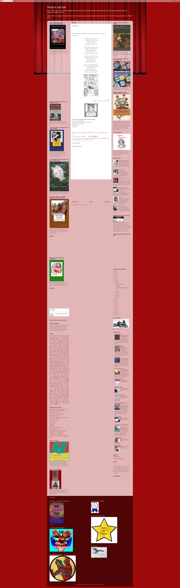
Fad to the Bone (118, 445)
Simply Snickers (118, 334)
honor (58, 365)
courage (62, 347)
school (64, 389)
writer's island (52, 404)
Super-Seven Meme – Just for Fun (124, 179)
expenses (64, 357)
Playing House (122, 170)
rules (65, 387)
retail (65, 386)
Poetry (67, 381)
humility (54, 366)
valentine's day (60, 398)
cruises (54, 349)
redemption (66, 384)
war (60, 399)
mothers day (66, 375)
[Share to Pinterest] (96, 136)
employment (66, 354)
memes (58, 373)
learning (54, 370)
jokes (68, 368)
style (64, 393)
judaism (57, 369)
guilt (68, 362)
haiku (50, 363)
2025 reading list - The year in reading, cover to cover (124, 389)
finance (63, 358)
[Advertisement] (91, 190)
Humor (95, 138)
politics (51, 382)
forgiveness (62, 359)
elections (58, 354)
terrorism (53, 395)
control (63, 346)
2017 (116, 280)
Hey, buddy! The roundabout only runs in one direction (124, 348)
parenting (56, 379)
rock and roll (54, 387)
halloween (53, 363)
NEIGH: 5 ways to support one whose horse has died (124, 440)
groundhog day (65, 362)
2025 (116, 271)
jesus (64, 368)
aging (68, 335)
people (67, 379)
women (63, 401)
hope (61, 365)
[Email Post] (89, 136)
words (60, 402)
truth (62, 397)
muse (61, 376)
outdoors (74, 139)
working (64, 402)
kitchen (59, 369)
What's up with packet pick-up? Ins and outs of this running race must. (124, 406)
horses (51, 366)
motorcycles (51, 376)
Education (52, 354)
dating (56, 349)
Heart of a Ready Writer (54, 412)
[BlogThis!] (92, 136)
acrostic (61, 335)
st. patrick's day (55, 393)
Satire (79, 139)
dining (62, 350)
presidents (55, 383)
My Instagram (52, 422)
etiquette (57, 357)
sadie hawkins (52, 389)
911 (50, 335)
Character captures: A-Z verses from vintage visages (124, 161)
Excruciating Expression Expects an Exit (122, 288)
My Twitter (52, 426)
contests (60, 346)
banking (67, 338)
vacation (55, 398)
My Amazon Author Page (55, 419)
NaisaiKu (51, 377)
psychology (52, 384)
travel (57, 397)
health (57, 364)
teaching (63, 394)
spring (51, 393)
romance (60, 387)
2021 (116, 276)
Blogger (101, 584)
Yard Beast (118, 285)
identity (64, 366)
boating (61, 339)
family (51, 358)
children (59, 342)
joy (54, 369)
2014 (116, 303)
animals (76, 138)
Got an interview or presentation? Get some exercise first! (124, 428)
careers (61, 340)
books (64, 339)
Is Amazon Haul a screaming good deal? (124, 381)
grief (62, 362)
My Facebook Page (53, 421)
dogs (79, 138)
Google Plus (83, 132)
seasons (82, 139)
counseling (58, 347)
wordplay (86, 139)
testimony (58, 395)
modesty (54, 374)
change (55, 342)
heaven (60, 364)
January (117, 296)
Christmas (57, 343)
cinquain (63, 343)
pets (77, 139)
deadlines (60, 349)
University (51, 398)
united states (66, 397)
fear (57, 358)
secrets (55, 390)
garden (91, 138)
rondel (63, 387)
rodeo (57, 387)
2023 (116, 273)
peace (64, 379)
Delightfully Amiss (118, 345)
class (68, 343)
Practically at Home (53, 429)
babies (64, 338)
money (58, 375)
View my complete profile (118, 458)
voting (54, 399)
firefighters (67, 358)
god (68, 361)
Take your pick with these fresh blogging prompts (124, 336)
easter (68, 351)
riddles (68, 386)
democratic (64, 349)
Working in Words (118, 387)
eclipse (54, 353)
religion (57, 386)
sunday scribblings (53, 394)
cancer (51, 340)
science (68, 389)
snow (57, 391)
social (59, 391)
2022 (116, 274)
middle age (66, 373)
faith (68, 357)
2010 (116, 310)
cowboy (51, 349)
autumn (57, 338)
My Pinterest (52, 424)
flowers (88, 138)
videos (68, 398)
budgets (67, 339)
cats (52, 342)
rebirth (62, 384)
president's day (61, 382)
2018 (116, 278)
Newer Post (75, 202)
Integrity (120, 197)
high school (67, 363)
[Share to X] (94, 136)
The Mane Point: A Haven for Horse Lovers (58, 434)
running (67, 387)
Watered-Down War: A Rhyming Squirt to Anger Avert (124, 189)
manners (63, 372)
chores (63, 342)
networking (64, 377)
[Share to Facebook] (95, 136)
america (54, 336)
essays (53, 357)
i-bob (94, 584)
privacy (61, 383)
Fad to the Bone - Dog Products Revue (57, 410)
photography (61, 381)
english (57, 355)
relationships (52, 386)
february (60, 358)
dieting (58, 350)
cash (50, 342)
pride (58, 383)
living (54, 372)
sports (68, 391)
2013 (116, 305)
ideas (61, 366)
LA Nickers (117, 456)
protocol (64, 383)
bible (53, 339)
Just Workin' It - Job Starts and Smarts (57, 414)
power (54, 382)
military (51, 374)
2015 (116, 301)
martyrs (51, 373)
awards (61, 338)
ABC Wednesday (54, 335)
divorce (65, 350)
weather (63, 399)
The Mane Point (118, 437)
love (57, 372)
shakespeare (59, 390)
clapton (66, 343)
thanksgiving (62, 395)
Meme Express (75, 124)
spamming (64, 391)
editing (64, 353)
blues (59, 339)
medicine (54, 373)
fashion (54, 358)
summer (67, 393)
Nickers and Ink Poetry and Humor (56, 427)
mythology (67, 376)
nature (107, 138)
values (64, 398)
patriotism (61, 379)
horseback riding (65, 365)
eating (82, 138)
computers (60, 344)
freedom (67, 359)
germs (63, 361)
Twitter (89, 132)
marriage (67, 372)
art (68, 336)
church (60, 343)
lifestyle (62, 370)
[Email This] (91, 136)
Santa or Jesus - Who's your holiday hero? (124, 397)
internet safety (60, 368)
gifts (65, 361)
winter (60, 401)
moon (61, 374)
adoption (65, 335)
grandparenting (57, 362)
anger (58, 336)
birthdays (56, 339)
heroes (63, 364)
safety (55, 389)
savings (62, 389)
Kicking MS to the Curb (54, 415)
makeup (59, 372)
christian (67, 342)
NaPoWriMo (103, 138)
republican (62, 386)
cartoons (67, 340)
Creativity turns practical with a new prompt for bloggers (124, 359)
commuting (55, 344)
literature (51, 372)
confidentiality (66, 345)
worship (67, 402)
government (52, 362)
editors (67, 353)
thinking (67, 395)
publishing (57, 384)
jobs (66, 368)
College (51, 344)
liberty (57, 370)
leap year (51, 370)
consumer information (54, 346)
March (117, 293)
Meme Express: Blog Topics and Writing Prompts (59, 417)
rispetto (51, 387)
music (64, 376)
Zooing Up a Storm (119, 284)
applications (65, 336)
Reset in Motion (122, 205)
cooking (54, 347)
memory (61, 373)
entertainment (61, 355)
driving (64, 351)
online (68, 377)
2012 (116, 307)
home (55, 365)
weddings (67, 399)
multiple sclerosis (57, 376)
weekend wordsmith (54, 401)
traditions (53, 397)
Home (91, 202)
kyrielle (62, 369)
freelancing (52, 361)
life (60, 371)
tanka (61, 394)
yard (92, 139)
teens (51, 395)
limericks (98, 138)
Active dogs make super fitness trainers (124, 447)
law (68, 369)
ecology (85, 138)
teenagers (67, 394)
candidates (54, 340)
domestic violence (53, 351)
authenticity (52, 338)
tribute (59, 397)
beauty (51, 339)
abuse (59, 335)
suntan (58, 394)
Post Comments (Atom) (82, 204)
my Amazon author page (102, 132)
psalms (68, 383)
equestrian (65, 355)
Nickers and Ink (56, 7)
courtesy (67, 347)
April (117, 291)
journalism (52, 369)
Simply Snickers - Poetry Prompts (56, 432)
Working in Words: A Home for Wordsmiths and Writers (59, 436)
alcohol (51, 336)
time (50, 397)
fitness (51, 359)
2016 (116, 299)
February (118, 295)
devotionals (54, 350)
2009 (116, 312)
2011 (116, 309)
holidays (51, 365)
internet (56, 368)
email (62, 354)
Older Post (107, 202)
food (58, 359)
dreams (61, 351)
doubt (58, 351)
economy (60, 353)
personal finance (53, 380)
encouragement (53, 355)
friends (56, 361)
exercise (61, 357)
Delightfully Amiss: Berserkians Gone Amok (58, 409)
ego (55, 354)
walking (57, 399)
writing (89, 139)
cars (64, 340)
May (117, 282)
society (61, 391)
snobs (55, 391)
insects (68, 366)
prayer (57, 382)
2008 (116, 314)
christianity (52, 343)
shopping (63, 390)
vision (51, 399)
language (65, 369)
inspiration (52, 368)
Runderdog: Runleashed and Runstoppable (58, 431)
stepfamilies (61, 393)
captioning (58, 340)
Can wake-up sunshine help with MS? (124, 370)
